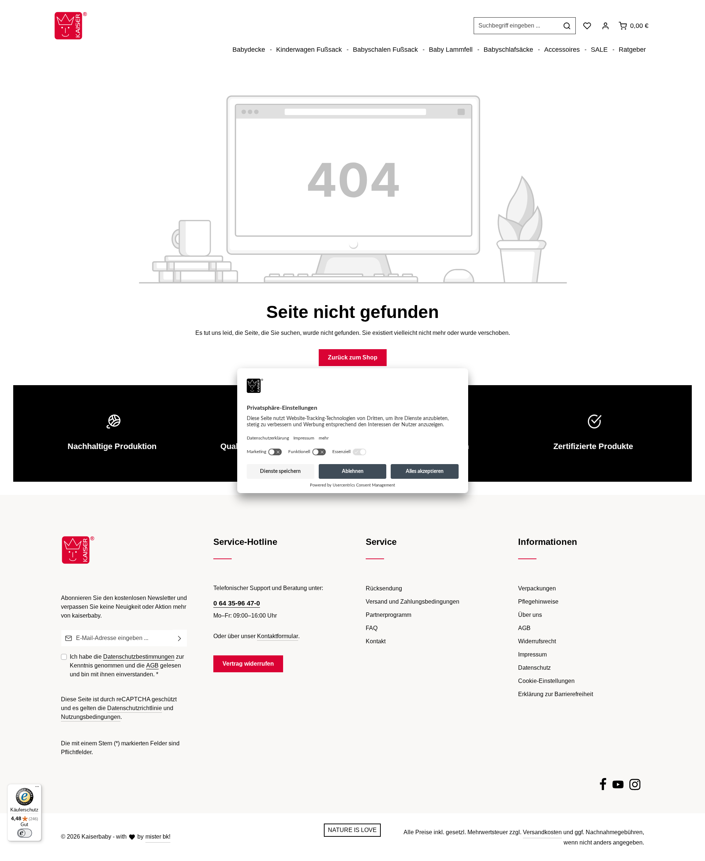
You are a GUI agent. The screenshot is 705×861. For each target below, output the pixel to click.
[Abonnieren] (180, 638)
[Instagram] (634, 785)
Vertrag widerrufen (248, 664)
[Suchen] (567, 25)
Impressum (532, 654)
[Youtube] (617, 785)
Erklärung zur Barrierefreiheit (555, 694)
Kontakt (376, 641)
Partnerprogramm (388, 615)
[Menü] (37, 788)
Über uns (530, 615)
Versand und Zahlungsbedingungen (412, 601)
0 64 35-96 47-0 (236, 603)
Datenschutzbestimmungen (138, 657)
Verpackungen (537, 588)
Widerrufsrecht (537, 641)
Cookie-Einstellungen (546, 681)
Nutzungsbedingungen (90, 717)
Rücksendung (384, 588)
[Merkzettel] (587, 25)
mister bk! (157, 836)
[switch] (24, 833)
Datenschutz (534, 668)
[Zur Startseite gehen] (71, 25)
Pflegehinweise (538, 601)
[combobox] (516, 25)
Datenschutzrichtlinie (134, 708)
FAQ (371, 628)
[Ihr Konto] (605, 25)
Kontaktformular (277, 636)
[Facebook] (603, 785)
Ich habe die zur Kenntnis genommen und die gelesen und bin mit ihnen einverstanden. (127, 665)
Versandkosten (542, 832)
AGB (152, 665)
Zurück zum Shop (352, 357)
